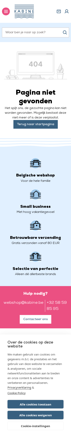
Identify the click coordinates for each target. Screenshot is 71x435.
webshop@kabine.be (23, 303)
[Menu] (6, 11)
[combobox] (35, 32)
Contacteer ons (35, 319)
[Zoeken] (65, 32)
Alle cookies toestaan (35, 404)
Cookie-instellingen (35, 426)
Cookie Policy (16, 393)
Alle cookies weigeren (35, 415)
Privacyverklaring (19, 387)
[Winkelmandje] (58, 11)
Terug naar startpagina (35, 124)
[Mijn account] (66, 11)
